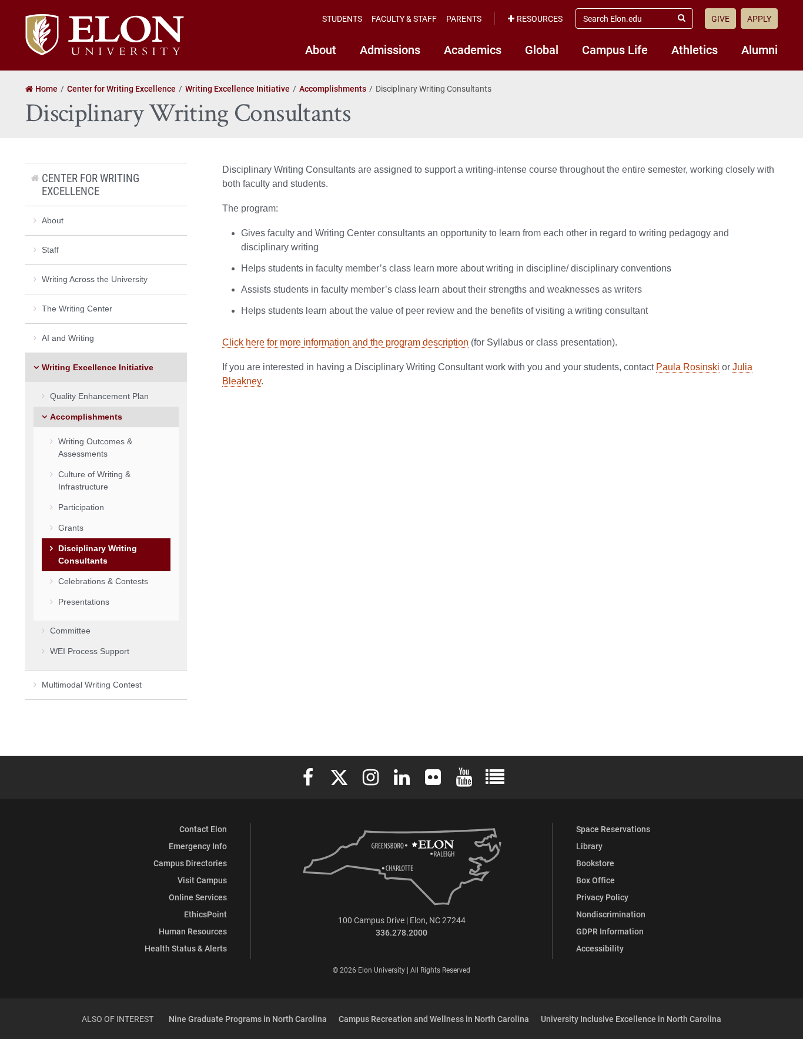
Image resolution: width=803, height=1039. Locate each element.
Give (720, 18)
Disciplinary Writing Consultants (97, 554)
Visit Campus (202, 880)
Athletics (694, 49)
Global (541, 49)
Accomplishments (86, 416)
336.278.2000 (401, 932)
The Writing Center (77, 308)
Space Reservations (613, 828)
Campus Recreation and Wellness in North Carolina (434, 1018)
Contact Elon (203, 828)
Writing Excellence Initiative (97, 367)
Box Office (595, 880)
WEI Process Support (89, 651)
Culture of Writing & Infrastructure (94, 480)
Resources (540, 18)
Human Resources (193, 931)
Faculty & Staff (404, 18)
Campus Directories (190, 863)
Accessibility (600, 948)
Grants (70, 527)
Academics (472, 49)
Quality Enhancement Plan (99, 396)
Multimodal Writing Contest (92, 684)
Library (589, 846)
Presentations (83, 601)
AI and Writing (68, 338)
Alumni (759, 49)
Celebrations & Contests (103, 581)
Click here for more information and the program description (345, 342)
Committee (70, 630)
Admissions (390, 49)
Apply (759, 18)
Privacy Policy (602, 897)
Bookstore (595, 863)
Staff (50, 249)
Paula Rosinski (688, 367)
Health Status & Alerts (186, 948)
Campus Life (615, 49)
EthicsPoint (205, 914)
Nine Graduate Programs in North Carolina (248, 1018)
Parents (463, 18)
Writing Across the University (95, 279)
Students (342, 18)
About (320, 49)
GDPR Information (610, 931)
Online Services (198, 897)
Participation (81, 507)
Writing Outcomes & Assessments (95, 447)
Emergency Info (198, 846)
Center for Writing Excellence (90, 184)
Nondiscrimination (610, 914)
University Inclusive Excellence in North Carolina (631, 1018)
